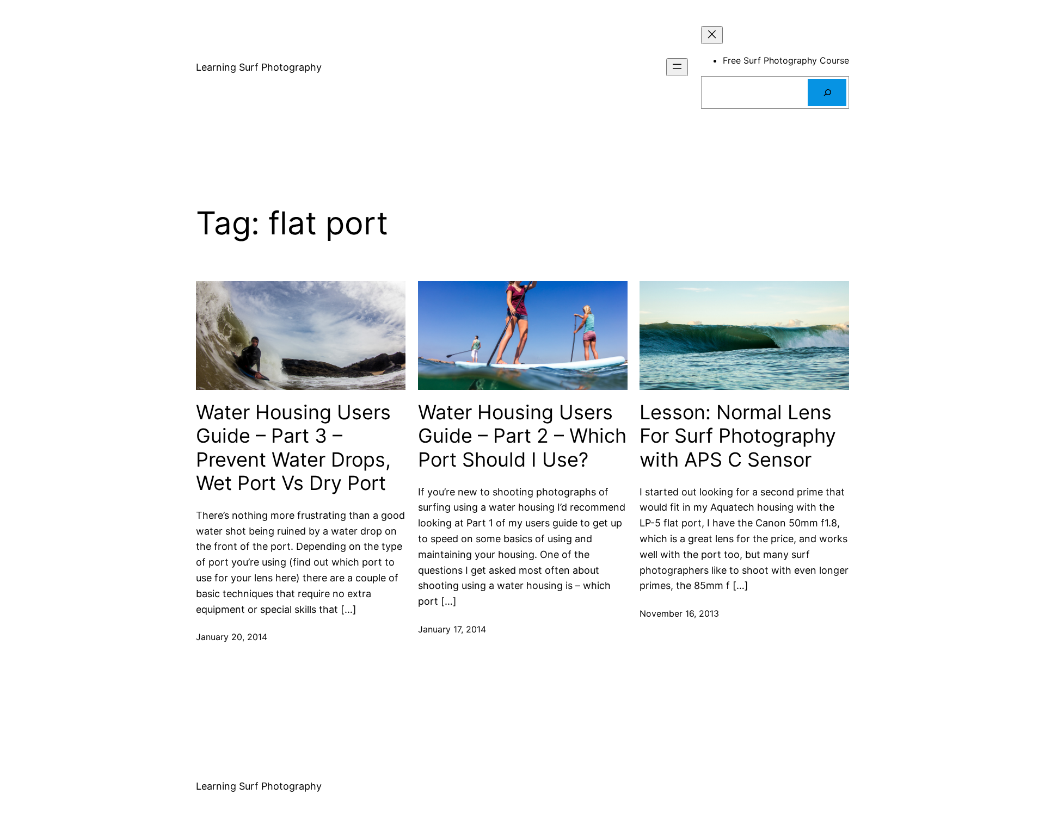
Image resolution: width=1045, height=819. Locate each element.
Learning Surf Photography (259, 67)
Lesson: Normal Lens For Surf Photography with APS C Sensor (738, 436)
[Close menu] (712, 35)
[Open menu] (677, 67)
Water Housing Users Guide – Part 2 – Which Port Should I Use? (522, 436)
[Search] (827, 92)
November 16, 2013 (679, 613)
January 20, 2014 (231, 636)
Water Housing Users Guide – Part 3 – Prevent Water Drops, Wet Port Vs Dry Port (293, 448)
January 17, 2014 (452, 629)
